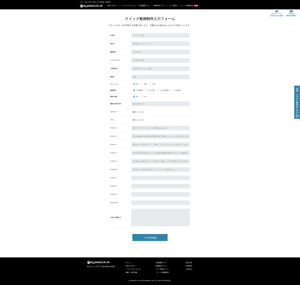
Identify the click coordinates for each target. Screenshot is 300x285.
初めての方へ (112, 5)
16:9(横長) (139, 90)
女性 (153, 84)
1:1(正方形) (151, 90)
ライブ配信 (173, 5)
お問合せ (189, 269)
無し (137, 84)
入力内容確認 (150, 237)
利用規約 (189, 266)
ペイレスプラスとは (128, 5)
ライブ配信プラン (162, 269)
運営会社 (189, 262)
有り (145, 96)
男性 (145, 84)
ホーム (128, 262)
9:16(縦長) (177, 90)
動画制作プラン (159, 5)
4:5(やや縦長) (164, 90)
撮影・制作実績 (131, 272)
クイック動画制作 (186, 5)
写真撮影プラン (144, 5)
